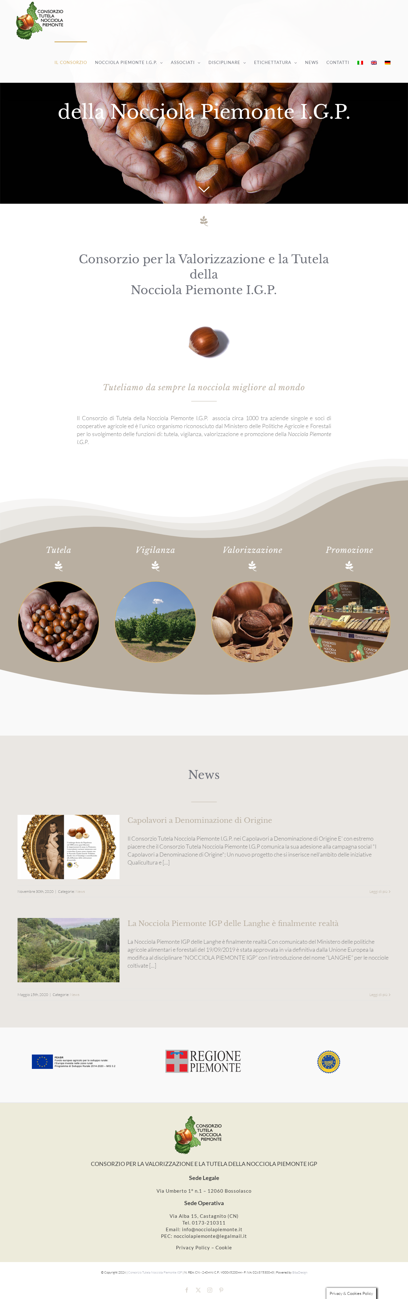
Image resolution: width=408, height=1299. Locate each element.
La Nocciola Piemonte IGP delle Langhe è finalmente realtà (233, 923)
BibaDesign (299, 1272)
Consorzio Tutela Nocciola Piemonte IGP (155, 1272)
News (80, 891)
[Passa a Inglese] (374, 62)
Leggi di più (378, 891)
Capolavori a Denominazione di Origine (199, 820)
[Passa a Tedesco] (387, 62)
